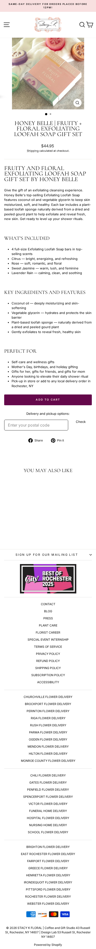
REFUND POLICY (48, 661)
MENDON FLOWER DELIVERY (48, 746)
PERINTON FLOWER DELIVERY (48, 711)
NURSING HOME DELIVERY (48, 825)
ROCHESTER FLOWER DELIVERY (48, 896)
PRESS (48, 618)
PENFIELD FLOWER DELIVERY (48, 789)
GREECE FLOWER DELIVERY (48, 868)
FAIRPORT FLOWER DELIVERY (48, 861)
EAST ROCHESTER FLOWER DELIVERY (48, 854)
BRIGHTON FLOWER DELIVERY (48, 847)
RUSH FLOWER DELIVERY (48, 725)
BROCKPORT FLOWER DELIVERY (48, 704)
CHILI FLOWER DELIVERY (48, 775)
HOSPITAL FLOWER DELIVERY (48, 818)
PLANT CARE (48, 625)
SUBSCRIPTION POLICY (48, 675)
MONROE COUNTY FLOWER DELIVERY (48, 761)
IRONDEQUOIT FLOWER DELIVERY (48, 882)
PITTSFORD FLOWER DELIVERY (48, 889)
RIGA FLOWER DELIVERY (48, 718)
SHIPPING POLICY (48, 668)
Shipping (33, 150)
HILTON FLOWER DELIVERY (48, 753)
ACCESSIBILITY (48, 682)
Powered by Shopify (48, 945)
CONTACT (48, 604)
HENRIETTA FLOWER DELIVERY (48, 875)
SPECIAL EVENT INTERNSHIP (48, 639)
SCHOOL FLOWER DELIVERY (48, 832)
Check (81, 422)
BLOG (48, 611)
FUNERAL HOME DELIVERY (48, 811)
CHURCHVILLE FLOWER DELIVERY (48, 697)
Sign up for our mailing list (47, 554)
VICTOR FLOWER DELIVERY (48, 804)
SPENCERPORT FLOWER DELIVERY (48, 797)
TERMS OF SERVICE (48, 646)
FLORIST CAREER (48, 632)
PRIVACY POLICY (48, 654)
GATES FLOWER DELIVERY (48, 782)
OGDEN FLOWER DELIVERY (48, 739)
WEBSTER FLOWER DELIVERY (48, 903)
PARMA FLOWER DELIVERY (48, 732)
